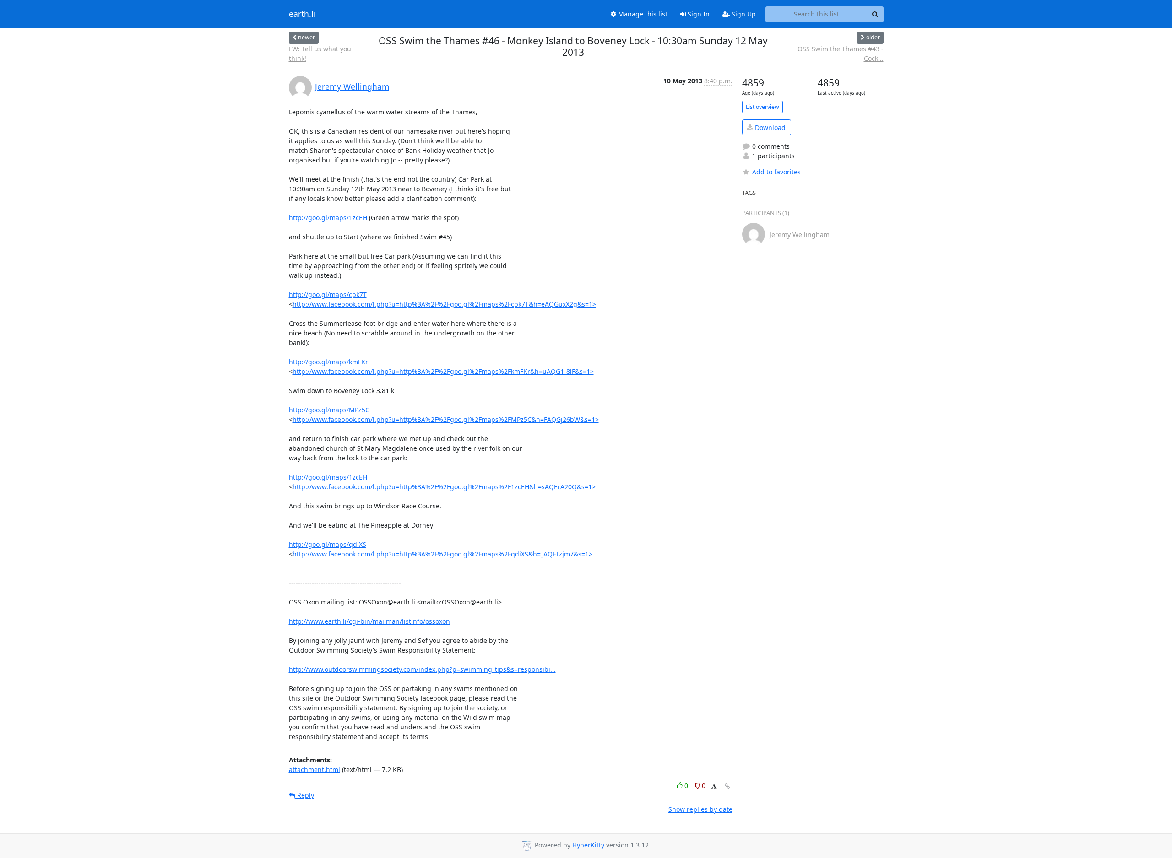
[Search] (875, 14)
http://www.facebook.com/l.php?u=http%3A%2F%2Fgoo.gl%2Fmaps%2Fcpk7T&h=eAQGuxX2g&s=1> (444, 304)
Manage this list (641, 14)
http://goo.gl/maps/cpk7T (328, 294)
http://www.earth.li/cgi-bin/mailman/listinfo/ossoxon (369, 621)
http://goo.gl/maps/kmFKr (328, 361)
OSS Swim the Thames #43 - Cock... (841, 53)
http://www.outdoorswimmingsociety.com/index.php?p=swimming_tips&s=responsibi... (422, 669)
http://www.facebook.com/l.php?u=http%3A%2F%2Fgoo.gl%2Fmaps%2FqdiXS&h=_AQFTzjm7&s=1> (442, 554)
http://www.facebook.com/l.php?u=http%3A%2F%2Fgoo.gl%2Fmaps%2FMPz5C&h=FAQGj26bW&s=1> (446, 419)
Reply (304, 795)
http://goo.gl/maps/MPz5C (329, 409)
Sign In (698, 14)
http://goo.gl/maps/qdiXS (327, 544)
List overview (762, 107)
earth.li (302, 14)
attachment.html (314, 769)
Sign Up (743, 14)
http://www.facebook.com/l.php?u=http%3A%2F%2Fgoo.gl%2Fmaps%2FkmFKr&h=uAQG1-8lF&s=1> (443, 371)
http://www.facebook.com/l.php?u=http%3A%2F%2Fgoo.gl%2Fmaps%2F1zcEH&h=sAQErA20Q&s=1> (444, 486)
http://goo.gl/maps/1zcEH (328, 217)
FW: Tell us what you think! (320, 53)
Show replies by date (700, 809)
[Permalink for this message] (727, 786)
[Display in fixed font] (714, 787)
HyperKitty (588, 845)
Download (769, 127)
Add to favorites (776, 171)
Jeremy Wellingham (352, 86)
